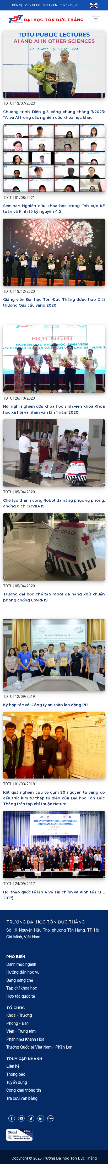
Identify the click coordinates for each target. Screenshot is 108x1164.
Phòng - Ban (17, 1023)
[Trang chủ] (16, 20)
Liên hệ (12, 1066)
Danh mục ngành (21, 964)
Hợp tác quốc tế (20, 996)
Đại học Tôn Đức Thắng (53, 19)
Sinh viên (50, 5)
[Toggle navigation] (95, 19)
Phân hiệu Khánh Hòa (25, 1039)
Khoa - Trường (19, 1015)
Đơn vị (17, 5)
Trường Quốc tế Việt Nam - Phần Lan (39, 1047)
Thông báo (15, 1074)
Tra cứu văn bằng (21, 1098)
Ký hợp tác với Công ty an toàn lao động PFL (46, 705)
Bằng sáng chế (19, 980)
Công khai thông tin (23, 1090)
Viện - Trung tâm (21, 1031)
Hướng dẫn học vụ (23, 972)
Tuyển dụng (69, 5)
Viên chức (32, 5)
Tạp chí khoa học (21, 988)
